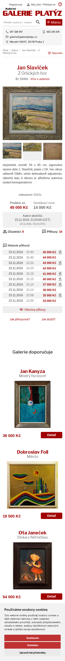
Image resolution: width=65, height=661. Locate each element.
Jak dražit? (48, 319)
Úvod (5, 50)
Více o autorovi (39, 79)
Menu (54, 21)
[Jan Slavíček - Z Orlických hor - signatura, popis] (32, 150)
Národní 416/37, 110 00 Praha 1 (27, 41)
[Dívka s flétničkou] (32, 565)
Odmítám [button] (32, 645)
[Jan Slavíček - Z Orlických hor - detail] (12, 157)
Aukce (15, 50)
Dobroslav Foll (32, 454)
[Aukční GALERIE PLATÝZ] (32, 15)
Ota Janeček (32, 534)
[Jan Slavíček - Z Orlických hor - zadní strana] (52, 158)
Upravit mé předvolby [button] (33, 652)
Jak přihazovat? (20, 319)
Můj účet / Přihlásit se (41, 4)
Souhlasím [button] (32, 638)
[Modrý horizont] (32, 404)
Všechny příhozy (32, 309)
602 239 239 (53, 31)
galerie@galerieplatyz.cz (23, 37)
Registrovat (15, 4)
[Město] (32, 485)
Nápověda (55, 53)
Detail (51, 435)
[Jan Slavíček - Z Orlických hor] (32, 139)
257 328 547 (16, 31)
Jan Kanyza (32, 373)
